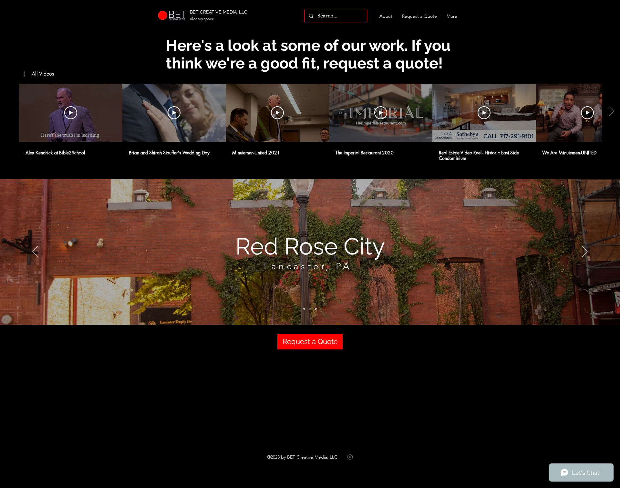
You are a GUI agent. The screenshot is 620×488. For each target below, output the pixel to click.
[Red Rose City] (310, 309)
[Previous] (35, 252)
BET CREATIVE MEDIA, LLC (218, 12)
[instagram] (350, 457)
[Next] (585, 252)
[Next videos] (611, 111)
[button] (39, 74)
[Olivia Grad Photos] (316, 309)
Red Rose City (310, 246)
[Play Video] (70, 112)
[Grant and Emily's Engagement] (304, 309)
